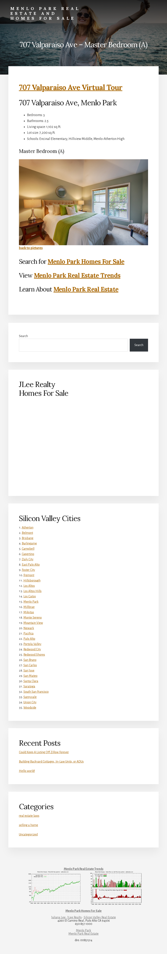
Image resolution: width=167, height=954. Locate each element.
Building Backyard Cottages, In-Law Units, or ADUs (51, 761)
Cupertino (28, 554)
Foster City (28, 570)
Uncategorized (28, 834)
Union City (29, 702)
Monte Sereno (32, 617)
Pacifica (28, 633)
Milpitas (28, 612)
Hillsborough (32, 580)
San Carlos (30, 665)
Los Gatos (29, 596)
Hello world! (27, 771)
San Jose (28, 670)
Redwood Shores (34, 654)
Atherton (27, 527)
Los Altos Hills (32, 591)
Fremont (28, 575)
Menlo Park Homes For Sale (86, 261)
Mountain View (33, 622)
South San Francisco (36, 691)
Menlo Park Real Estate (86, 289)
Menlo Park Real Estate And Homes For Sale (45, 13)
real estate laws (29, 815)
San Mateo (30, 675)
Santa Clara (30, 681)
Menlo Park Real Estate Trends (77, 275)
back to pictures (31, 248)
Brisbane (27, 538)
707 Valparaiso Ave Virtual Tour (70, 87)
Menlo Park (30, 601)
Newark (28, 628)
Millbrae (29, 607)
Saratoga (29, 686)
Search (23, 336)
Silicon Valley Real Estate (100, 917)
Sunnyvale (30, 697)
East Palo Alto (31, 564)
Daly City (27, 559)
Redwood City (32, 649)
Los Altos (29, 585)
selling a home (28, 825)
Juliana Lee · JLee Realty (66, 917)
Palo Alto (29, 638)
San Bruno (29, 660)
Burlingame (29, 543)
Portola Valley (32, 644)
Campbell (28, 548)
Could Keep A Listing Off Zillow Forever (44, 752)
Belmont (27, 532)
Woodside (29, 707)
